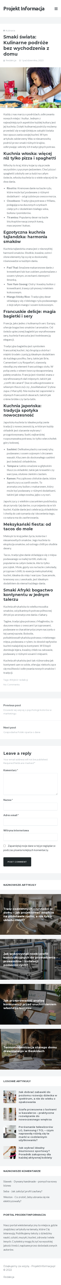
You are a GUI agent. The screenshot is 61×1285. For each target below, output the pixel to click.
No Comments (11, 684)
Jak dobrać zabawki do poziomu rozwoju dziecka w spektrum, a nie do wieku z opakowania (38, 1097)
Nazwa (8, 799)
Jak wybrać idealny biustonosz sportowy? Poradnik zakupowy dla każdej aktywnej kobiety (35, 1152)
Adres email (11, 815)
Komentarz (10, 770)
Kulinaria (10, 30)
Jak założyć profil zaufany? (26, 1191)
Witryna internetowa (16, 830)
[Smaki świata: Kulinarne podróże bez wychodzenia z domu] (30, 87)
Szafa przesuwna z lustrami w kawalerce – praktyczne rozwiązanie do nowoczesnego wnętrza (37, 1114)
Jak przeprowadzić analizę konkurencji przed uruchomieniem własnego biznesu (29, 1004)
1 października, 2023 (33, 60)
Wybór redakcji (19, 679)
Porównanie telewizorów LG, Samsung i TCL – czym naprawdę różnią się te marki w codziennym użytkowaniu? (36, 1133)
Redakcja (11, 60)
